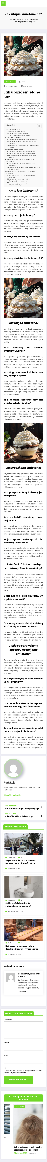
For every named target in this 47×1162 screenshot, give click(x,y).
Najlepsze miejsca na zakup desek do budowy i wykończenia (21, 947)
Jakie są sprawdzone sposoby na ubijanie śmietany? (20, 172)
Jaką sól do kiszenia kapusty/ (19, 816)
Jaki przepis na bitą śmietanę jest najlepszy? (23, 151)
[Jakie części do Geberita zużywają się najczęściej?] (23, 887)
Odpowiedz (22, 991)
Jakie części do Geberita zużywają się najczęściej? (18, 905)
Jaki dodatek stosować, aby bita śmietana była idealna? (24, 146)
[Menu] (3, 3)
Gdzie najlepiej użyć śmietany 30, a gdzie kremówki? (22, 164)
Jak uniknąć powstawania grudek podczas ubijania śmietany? (22, 184)
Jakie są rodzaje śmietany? (17, 131)
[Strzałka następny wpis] (41, 816)
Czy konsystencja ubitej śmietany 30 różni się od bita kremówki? (24, 168)
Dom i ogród (9, 82)
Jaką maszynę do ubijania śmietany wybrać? (23, 139)
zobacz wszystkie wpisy (12, 795)
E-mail (6, 1055)
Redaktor (11, 857)
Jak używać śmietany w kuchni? (19, 133)
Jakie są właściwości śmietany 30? (19, 135)
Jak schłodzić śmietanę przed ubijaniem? (22, 153)
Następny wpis (10, 813)
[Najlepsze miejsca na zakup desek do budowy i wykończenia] (23, 930)
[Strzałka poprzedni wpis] (41, 807)
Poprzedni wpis (11, 805)
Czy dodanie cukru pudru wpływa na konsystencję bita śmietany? (20, 180)
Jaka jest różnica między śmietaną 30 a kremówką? (20, 160)
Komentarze (8, 1020)
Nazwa (6, 1042)
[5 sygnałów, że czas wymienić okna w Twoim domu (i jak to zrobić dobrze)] (23, 844)
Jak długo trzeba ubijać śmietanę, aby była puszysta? (22, 142)
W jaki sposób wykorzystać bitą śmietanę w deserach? (22, 156)
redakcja (24, 82)
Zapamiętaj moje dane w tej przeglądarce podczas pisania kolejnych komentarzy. (23, 1072)
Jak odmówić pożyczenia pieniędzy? (22, 808)
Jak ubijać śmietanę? (13, 137)
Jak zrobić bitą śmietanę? (15, 149)
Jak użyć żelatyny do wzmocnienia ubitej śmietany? (22, 176)
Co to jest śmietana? (13, 129)
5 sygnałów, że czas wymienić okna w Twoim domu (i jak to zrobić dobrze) (20, 862)
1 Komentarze (27, 86)
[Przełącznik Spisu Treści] (38, 126)
